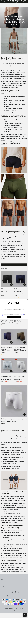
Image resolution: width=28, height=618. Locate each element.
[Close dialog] (27, 299)
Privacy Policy (22, 314)
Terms (2, 315)
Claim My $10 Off (14, 317)
